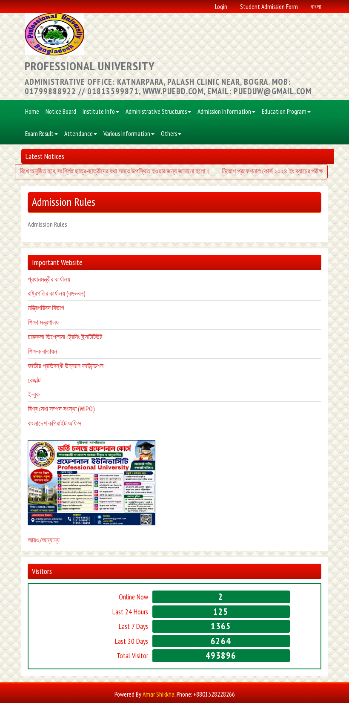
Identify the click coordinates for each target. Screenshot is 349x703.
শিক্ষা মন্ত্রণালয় (43, 322)
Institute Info (99, 111)
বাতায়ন (49, 351)
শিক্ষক (34, 351)
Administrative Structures (156, 111)
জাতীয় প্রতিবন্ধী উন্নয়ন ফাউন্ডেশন (65, 365)
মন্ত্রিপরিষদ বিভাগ (46, 307)
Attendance (78, 133)
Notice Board (61, 111)
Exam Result (39, 133)
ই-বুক (34, 394)
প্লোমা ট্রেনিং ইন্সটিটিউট (76, 336)
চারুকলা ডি (39, 336)
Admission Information (224, 111)
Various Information (126, 133)
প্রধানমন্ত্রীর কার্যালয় (49, 279)
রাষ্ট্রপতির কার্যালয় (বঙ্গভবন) (57, 293)
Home (32, 111)
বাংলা (316, 6)
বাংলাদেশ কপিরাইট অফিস (54, 423)
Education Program (284, 111)
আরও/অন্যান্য (44, 540)
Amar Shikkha (158, 694)
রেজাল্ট (34, 380)
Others (169, 133)
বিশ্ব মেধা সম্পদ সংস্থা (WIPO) (61, 408)
